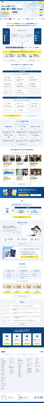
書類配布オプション (3, 364)
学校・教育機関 (20, 366)
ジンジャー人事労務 (3, 362)
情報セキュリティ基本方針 (3, 397)
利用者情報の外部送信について (11, 397)
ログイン (43, 0)
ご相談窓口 (37, 360)
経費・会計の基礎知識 (29, 372)
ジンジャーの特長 (11, 368)
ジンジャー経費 (2, 375)
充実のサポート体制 (12, 373)
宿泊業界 (19, 371)
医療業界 (19, 368)
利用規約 (5, 396)
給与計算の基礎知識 (29, 370)
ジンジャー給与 (2, 370)
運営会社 (2, 396)
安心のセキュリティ (12, 372)
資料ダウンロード (29, 360)
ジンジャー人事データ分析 (3, 384)
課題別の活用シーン (20, 360)
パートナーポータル (39, 0)
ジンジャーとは (33, 0)
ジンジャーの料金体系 (11, 362)
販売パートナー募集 (38, 366)
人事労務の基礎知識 (29, 371)
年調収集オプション (3, 365)
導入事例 (10, 363)
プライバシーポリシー (9, 396)
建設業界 (19, 365)
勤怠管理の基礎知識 (29, 369)
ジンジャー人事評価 (3, 379)
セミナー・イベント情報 (29, 362)
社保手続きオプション (3, 363)
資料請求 (36, 361)
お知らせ (36, 0)
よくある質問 (10, 361)
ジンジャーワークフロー (3, 372)
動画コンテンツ (28, 361)
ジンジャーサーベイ (3, 381)
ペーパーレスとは (29, 366)
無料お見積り (37, 363)
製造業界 (19, 367)
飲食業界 (19, 364)
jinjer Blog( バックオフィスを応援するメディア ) (31, 364)
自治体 (19, 370)
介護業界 (19, 369)
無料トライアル (37, 362)
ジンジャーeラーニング (3, 386)
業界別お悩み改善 (29, 365)
